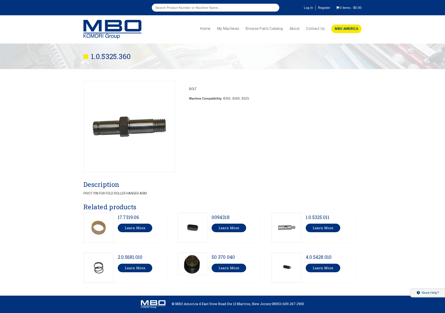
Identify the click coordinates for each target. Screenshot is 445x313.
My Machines (228, 28)
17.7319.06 (128, 217)
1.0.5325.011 (317, 217)
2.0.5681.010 (130, 257)
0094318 (220, 217)
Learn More (135, 227)
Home (205, 28)
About (294, 28)
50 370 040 (223, 257)
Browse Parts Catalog (264, 28)
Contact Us (315, 28)
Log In (308, 7)
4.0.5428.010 (318, 257)
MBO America (346, 29)
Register (324, 7)
